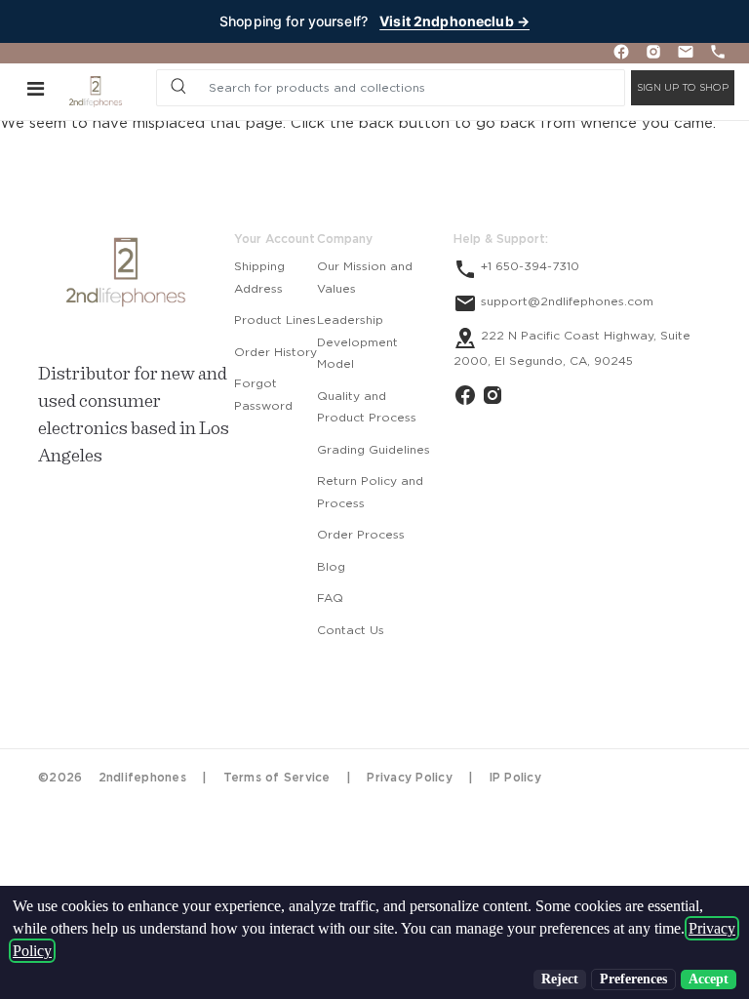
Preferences (633, 979)
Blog (331, 567)
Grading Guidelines (373, 450)
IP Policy (515, 777)
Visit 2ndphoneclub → (454, 21)
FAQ (330, 598)
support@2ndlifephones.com (565, 301)
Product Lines (275, 320)
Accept (709, 979)
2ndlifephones (142, 777)
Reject (559, 979)
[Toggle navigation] (36, 87)
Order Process (361, 534)
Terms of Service (277, 777)
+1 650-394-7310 (528, 266)
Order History (275, 352)
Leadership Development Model (357, 342)
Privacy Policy (410, 777)
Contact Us (350, 630)
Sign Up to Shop (683, 88)
